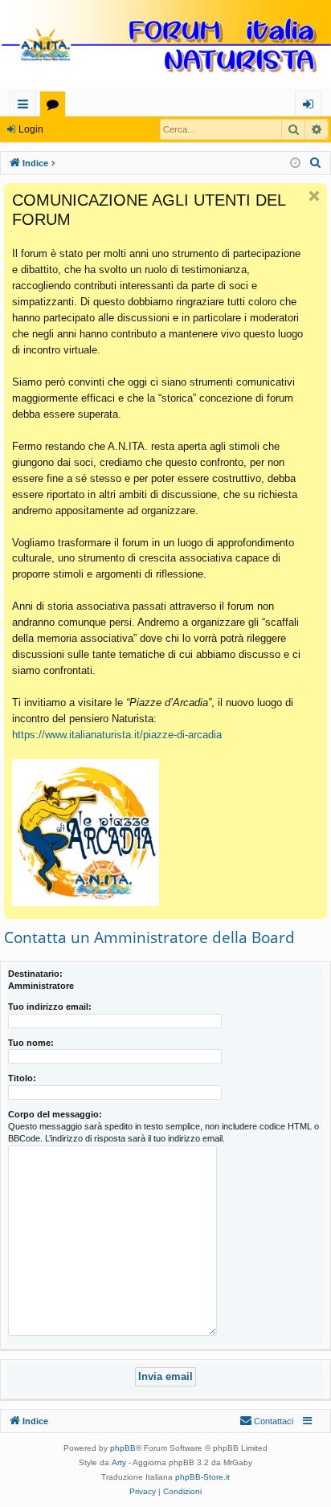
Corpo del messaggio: (55, 1114)
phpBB (123, 1448)
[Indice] (165, 45)
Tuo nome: (31, 1043)
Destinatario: (35, 973)
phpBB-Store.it (202, 1476)
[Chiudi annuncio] (314, 196)
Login (30, 129)
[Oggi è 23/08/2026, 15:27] (295, 163)
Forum (56, 106)
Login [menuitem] (311, 106)
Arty (119, 1462)
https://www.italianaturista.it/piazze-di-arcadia (117, 735)
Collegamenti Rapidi (26, 106)
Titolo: (22, 1078)
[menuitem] (316, 163)
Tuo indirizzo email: (50, 1006)
